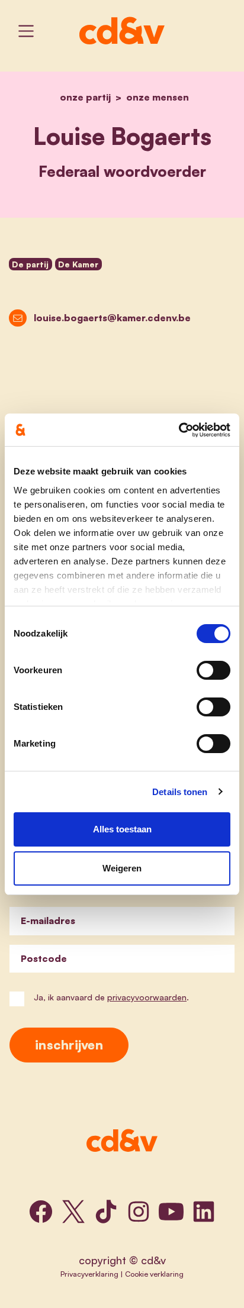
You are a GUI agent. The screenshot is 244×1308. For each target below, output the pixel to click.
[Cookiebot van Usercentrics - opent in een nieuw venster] (178, 430)
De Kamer (78, 264)
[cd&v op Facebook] (40, 1211)
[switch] (213, 670)
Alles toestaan (122, 829)
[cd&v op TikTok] (106, 1211)
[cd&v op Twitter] (73, 1211)
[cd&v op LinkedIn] (203, 1211)
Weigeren (122, 868)
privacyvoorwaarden (147, 997)
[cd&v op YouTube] (171, 1211)
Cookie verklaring (154, 1273)
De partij (30, 264)
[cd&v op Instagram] (138, 1211)
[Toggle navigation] (26, 31)
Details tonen (179, 792)
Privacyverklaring (89, 1273)
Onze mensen (157, 97)
